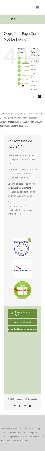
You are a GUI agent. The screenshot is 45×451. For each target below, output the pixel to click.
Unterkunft (26, 66)
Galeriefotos (26, 70)
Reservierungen (28, 75)
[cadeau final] (22, 282)
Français (29, 113)
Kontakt (25, 79)
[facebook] (15, 406)
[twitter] (20, 406)
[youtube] (30, 406)
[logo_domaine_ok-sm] (11, 3)
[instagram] (25, 406)
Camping (25, 62)
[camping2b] (22, 239)
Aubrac (24, 58)
